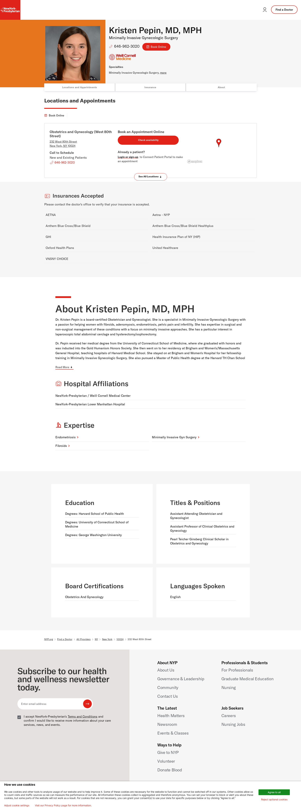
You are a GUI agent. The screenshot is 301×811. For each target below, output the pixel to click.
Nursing (228, 687)
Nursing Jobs (233, 724)
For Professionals (237, 670)
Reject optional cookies (274, 799)
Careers (228, 715)
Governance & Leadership (180, 678)
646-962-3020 (127, 46)
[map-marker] (218, 143)
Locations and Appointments (79, 87)
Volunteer (166, 761)
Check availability (148, 140)
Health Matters (171, 715)
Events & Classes (172, 733)
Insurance (150, 87)
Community (167, 687)
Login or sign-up (128, 157)
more (163, 72)
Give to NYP (168, 752)
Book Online (158, 47)
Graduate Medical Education (247, 678)
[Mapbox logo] (194, 162)
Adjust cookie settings (16, 805)
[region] (218, 147)
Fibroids (61, 446)
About (221, 87)
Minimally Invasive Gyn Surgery (174, 437)
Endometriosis (65, 437)
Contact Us (167, 696)
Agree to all (274, 792)
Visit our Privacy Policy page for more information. (63, 805)
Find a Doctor (284, 9)
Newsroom (167, 724)
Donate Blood (169, 769)
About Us (165, 670)
